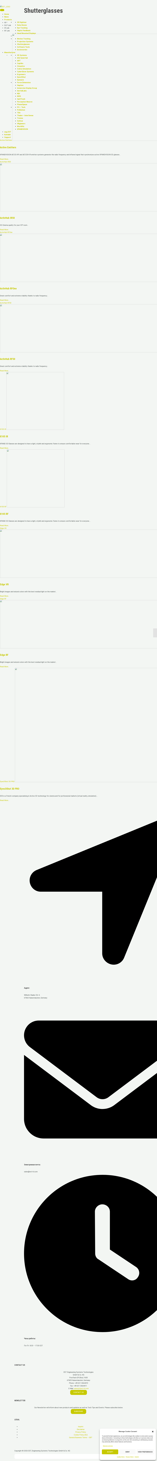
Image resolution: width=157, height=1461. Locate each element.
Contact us (78, 1392)
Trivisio (20, 118)
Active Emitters (8, 147)
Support (7, 137)
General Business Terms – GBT (80, 1438)
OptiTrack (21, 99)
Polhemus (21, 110)
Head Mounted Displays (26, 33)
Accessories (22, 50)
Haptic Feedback (23, 31)
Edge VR (3, 528)
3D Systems (22, 55)
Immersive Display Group (27, 88)
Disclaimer (81, 1429)
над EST (7, 132)
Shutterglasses (23, 44)
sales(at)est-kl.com (81, 1389)
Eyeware (20, 80)
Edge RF (3, 599)
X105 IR (3, 429)
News (6, 17)
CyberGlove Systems (25, 72)
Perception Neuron (24, 102)
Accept (110, 1452)
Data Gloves (22, 25)
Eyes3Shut (21, 77)
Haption (20, 85)
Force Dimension (24, 83)
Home (6, 14)
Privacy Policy (130, 1457)
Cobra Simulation (24, 69)
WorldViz (20, 126)
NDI (18, 94)
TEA (18, 113)
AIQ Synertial (22, 58)
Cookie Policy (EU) (81, 1435)
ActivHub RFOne (6, 232)
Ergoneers (21, 74)
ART (19, 61)
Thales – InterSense (25, 115)
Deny (127, 1452)
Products (8, 20)
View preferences (145, 1452)
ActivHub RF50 (5, 303)
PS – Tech (21, 107)
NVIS (19, 96)
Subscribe (78, 1411)
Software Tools (23, 47)
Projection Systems (25, 42)
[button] (153, 1432)
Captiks (20, 63)
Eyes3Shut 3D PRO (7, 782)
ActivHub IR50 (5, 162)
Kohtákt (7, 135)
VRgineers (21, 124)
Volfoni (20, 121)
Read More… (4, 159)
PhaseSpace (22, 104)
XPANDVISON (22, 129)
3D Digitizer (22, 22)
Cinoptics (21, 66)
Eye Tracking (22, 28)
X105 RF (3, 507)
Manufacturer (9, 52)
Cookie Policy (121, 1457)
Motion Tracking (23, 39)
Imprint (137, 1457)
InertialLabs (22, 91)
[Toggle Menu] (2, 10)
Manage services (108, 1446)
